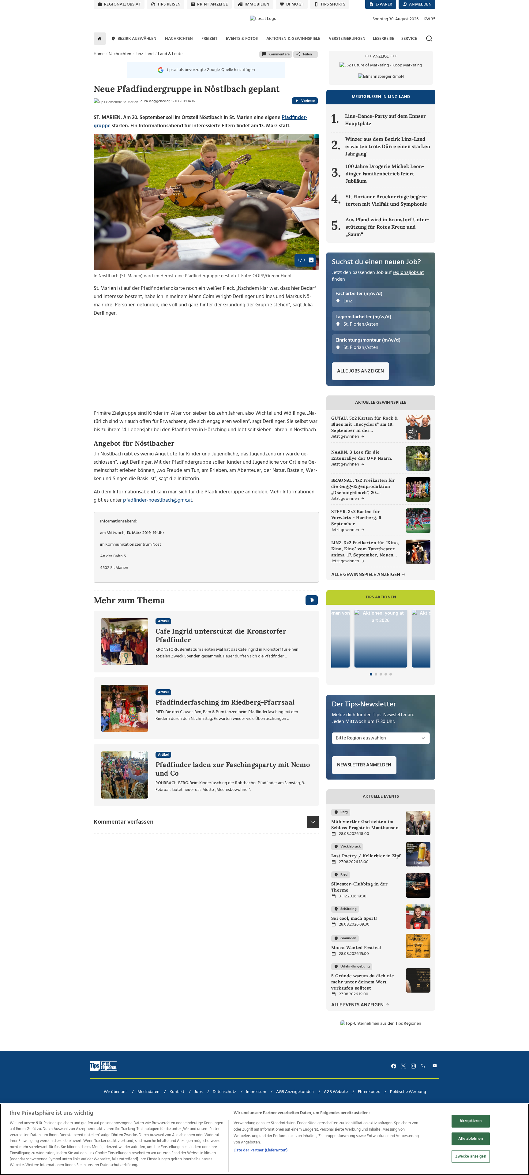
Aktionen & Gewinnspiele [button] (293, 38)
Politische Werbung (408, 1091)
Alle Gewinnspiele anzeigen (366, 575)
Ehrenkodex (369, 1091)
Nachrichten (120, 54)
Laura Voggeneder (154, 101)
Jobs (198, 1091)
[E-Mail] (435, 1066)
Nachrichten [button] (179, 38)
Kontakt (177, 1091)
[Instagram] (413, 1066)
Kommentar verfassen (123, 822)
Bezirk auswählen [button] (137, 38)
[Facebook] (393, 1066)
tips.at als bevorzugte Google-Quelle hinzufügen (211, 69)
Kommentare (279, 54)
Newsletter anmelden (364, 765)
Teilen (307, 54)
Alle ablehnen (470, 1139)
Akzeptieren (471, 1121)
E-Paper (384, 4)
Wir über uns (115, 1091)
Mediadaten (148, 1091)
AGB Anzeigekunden (295, 1091)
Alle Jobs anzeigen (360, 371)
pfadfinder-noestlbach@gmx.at (157, 500)
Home (99, 54)
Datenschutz (224, 1091)
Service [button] (409, 38)
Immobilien (257, 4)
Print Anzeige (212, 4)
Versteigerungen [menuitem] (347, 38)
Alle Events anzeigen (358, 1005)
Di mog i (295, 4)
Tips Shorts (333, 4)
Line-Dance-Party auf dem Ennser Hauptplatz (385, 119)
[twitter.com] (403, 1066)
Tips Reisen (169, 4)
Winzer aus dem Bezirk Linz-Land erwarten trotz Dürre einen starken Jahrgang (387, 146)
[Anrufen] (424, 1066)
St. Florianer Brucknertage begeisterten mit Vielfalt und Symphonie (387, 200)
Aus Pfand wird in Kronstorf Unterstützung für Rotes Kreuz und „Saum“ (388, 226)
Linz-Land (145, 54)
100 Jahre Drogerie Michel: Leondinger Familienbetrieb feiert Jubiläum (385, 173)
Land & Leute (170, 54)
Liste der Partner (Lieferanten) (260, 1150)
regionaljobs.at (122, 4)
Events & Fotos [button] (242, 38)
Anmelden (420, 4)
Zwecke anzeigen (470, 1156)
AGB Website (336, 1091)
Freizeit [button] (209, 38)
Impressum (256, 1091)
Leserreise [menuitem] (383, 38)
